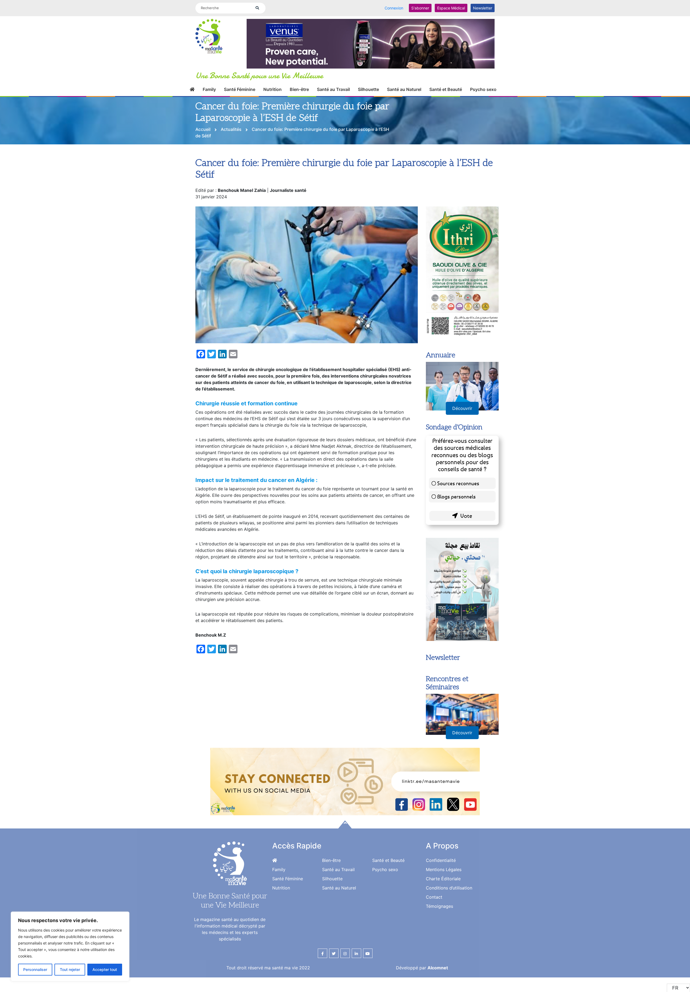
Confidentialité (441, 880)
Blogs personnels (456, 516)
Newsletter (482, 8)
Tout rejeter (70, 969)
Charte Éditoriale (443, 898)
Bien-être (299, 95)
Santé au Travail (333, 95)
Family (209, 95)
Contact (434, 917)
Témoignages (439, 926)
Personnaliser (35, 969)
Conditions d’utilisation (449, 908)
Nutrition (272, 95)
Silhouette (368, 95)
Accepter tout (104, 969)
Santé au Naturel (404, 95)
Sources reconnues (458, 503)
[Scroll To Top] (345, 844)
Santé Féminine (239, 95)
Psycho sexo (483, 95)
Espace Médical (451, 8)
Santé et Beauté (445, 95)
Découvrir (462, 428)
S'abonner (420, 8)
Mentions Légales (443, 889)
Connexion (394, 8)
